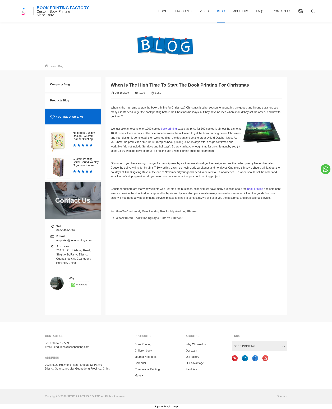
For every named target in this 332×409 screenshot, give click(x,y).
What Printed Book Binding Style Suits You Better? (149, 218)
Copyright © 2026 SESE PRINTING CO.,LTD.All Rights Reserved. (85, 396)
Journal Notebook (145, 356)
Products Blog (59, 100)
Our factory (192, 356)
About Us (240, 11)
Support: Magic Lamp (166, 406)
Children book (143, 350)
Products (183, 11)
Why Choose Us (196, 344)
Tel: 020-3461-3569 (57, 343)
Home (162, 11)
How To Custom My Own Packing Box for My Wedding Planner (156, 211)
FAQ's (260, 11)
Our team (191, 350)
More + (139, 375)
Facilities (191, 369)
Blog (221, 11)
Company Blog (60, 84)
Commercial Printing (147, 369)
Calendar (140, 363)
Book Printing (143, 344)
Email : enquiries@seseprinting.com (67, 346)
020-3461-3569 (65, 230)
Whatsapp (81, 284)
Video (204, 11)
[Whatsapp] (325, 169)
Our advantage (195, 363)
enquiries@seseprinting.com (73, 240)
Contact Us (282, 11)
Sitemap (282, 396)
